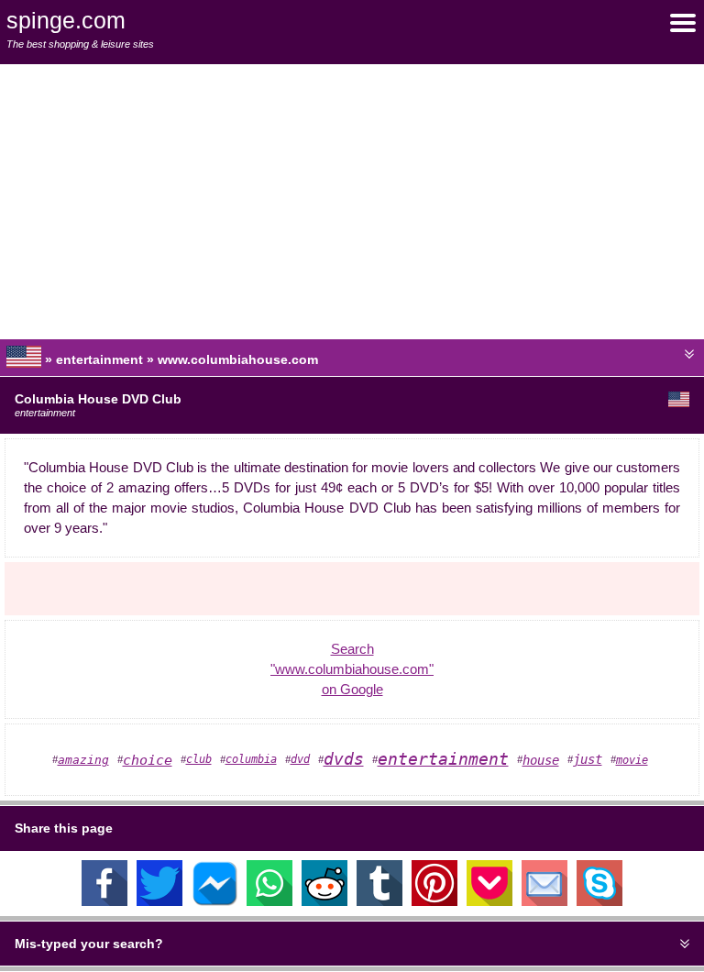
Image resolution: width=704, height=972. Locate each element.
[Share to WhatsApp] (269, 901)
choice (147, 760)
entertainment (443, 758)
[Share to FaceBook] (104, 901)
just (587, 759)
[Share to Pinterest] (434, 901)
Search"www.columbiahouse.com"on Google (352, 669)
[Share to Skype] (599, 901)
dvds (344, 759)
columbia (251, 759)
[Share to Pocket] (489, 901)
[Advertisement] (352, 201)
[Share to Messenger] (214, 901)
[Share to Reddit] (324, 901)
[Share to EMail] (544, 901)
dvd (300, 759)
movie (632, 760)
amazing (83, 760)
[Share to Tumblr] (379, 901)
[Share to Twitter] (159, 901)
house (540, 760)
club (199, 759)
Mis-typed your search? (89, 943)
